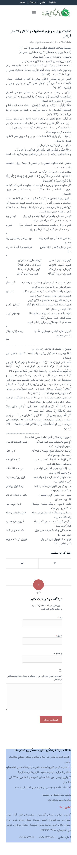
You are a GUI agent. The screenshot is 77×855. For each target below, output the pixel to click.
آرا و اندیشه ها (50, 42)
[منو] (33, 12)
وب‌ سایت (58, 653)
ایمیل (59, 636)
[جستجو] (47, 13)
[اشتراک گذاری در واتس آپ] (54, 563)
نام (60, 617)
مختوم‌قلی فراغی (36, 42)
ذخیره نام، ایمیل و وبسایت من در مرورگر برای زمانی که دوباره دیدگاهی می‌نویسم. (34, 678)
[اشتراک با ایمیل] (22, 563)
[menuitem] (52, 3)
